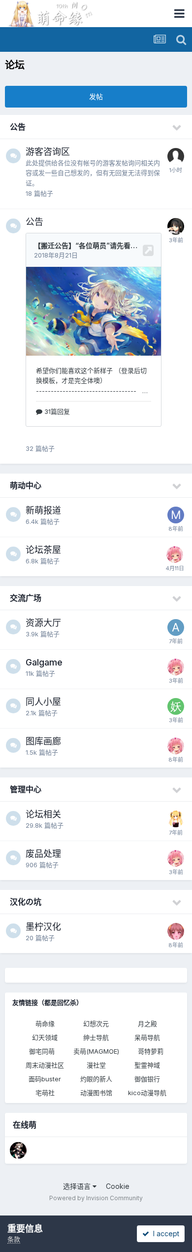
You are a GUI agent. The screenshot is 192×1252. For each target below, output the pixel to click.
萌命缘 (45, 1024)
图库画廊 (43, 741)
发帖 (96, 96)
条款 (13, 1239)
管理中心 (25, 789)
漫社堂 (96, 1065)
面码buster (45, 1079)
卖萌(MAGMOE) (96, 1051)
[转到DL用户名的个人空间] (175, 931)
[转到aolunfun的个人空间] (175, 627)
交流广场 (25, 598)
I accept (164, 1233)
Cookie (117, 1186)
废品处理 (43, 853)
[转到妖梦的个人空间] (175, 706)
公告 (18, 127)
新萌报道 (43, 510)
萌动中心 (25, 485)
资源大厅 (43, 623)
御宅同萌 (42, 1051)
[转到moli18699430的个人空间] (175, 515)
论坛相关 (43, 814)
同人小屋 (43, 702)
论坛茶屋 (43, 550)
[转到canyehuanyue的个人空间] (18, 1150)
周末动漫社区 (45, 1065)
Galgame (44, 662)
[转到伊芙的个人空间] (175, 818)
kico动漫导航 (147, 1093)
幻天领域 (45, 1037)
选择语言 (78, 1186)
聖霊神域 (147, 1065)
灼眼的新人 (96, 1079)
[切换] (177, 128)
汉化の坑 (25, 902)
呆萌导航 (147, 1037)
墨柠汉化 (43, 926)
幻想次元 (96, 1024)
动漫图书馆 (96, 1093)
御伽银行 (147, 1079)
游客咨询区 (48, 152)
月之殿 (147, 1024)
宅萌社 (45, 1093)
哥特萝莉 (150, 1051)
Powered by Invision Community (96, 1198)
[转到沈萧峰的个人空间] (174, 554)
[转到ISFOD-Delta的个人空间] (175, 226)
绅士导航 (96, 1037)
